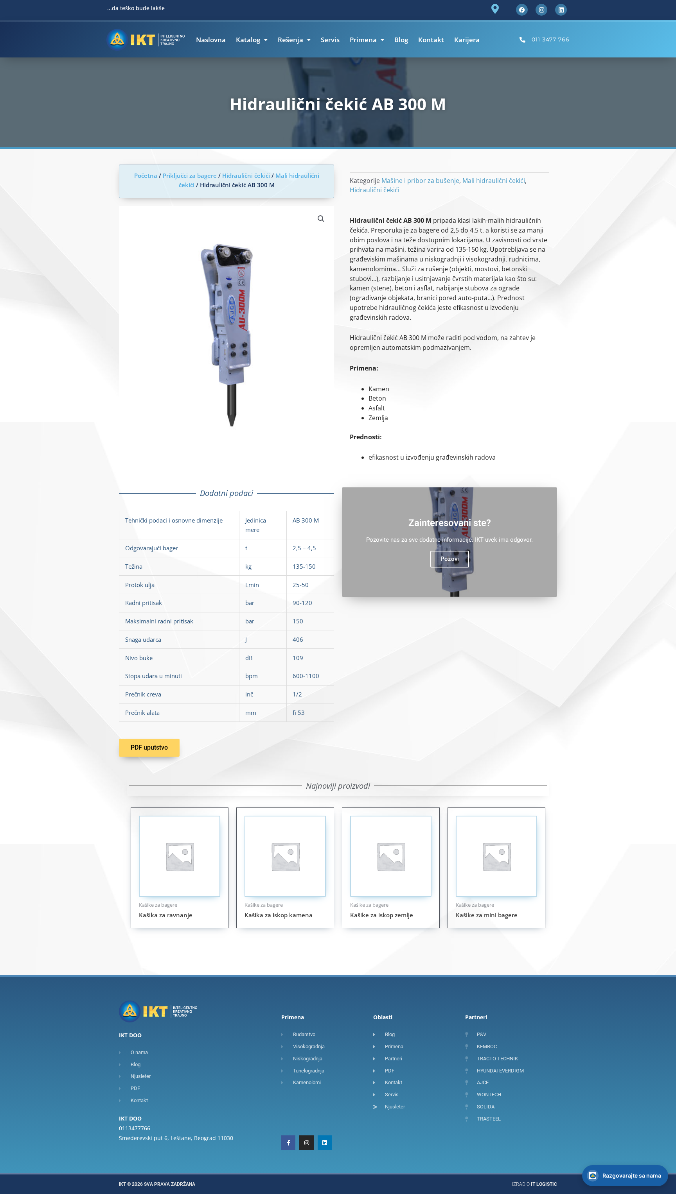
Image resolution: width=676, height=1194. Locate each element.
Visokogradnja (549, 1104)
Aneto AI (606, 1178)
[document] (338, 597)
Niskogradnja (547, 1088)
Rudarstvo (544, 1073)
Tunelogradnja (549, 1134)
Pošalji (649, 1158)
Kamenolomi (546, 1119)
